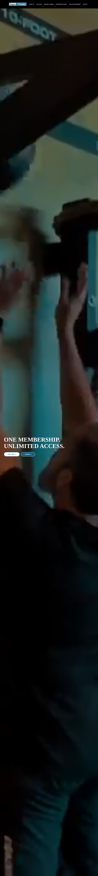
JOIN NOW (28, 454)
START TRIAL (12, 454)
